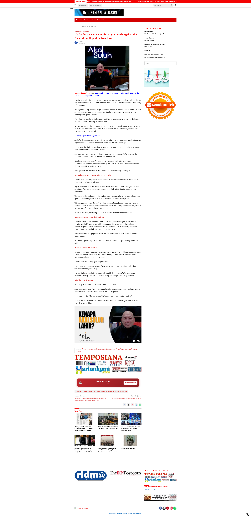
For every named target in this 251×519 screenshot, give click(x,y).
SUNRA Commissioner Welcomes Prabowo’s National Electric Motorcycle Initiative (130, 428)
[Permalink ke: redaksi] (76, 42)
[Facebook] (160, 508)
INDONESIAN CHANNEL (82, 31)
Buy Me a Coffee (130, 382)
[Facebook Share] (124, 404)
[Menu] (76, 5)
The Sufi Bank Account (128, 448)
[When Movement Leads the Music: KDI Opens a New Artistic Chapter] (108, 419)
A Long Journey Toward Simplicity (89, 217)
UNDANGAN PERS (95, 5)
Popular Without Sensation (86, 248)
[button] (172, 5)
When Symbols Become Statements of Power (126, 397)
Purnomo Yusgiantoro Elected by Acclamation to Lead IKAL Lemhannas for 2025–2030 (90, 398)
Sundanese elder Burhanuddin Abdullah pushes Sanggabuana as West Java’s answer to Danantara (108, 449)
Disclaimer (79, 20)
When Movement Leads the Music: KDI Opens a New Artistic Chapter (130, 1)
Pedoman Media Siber (97, 20)
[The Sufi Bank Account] (131, 440)
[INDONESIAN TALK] (99, 12)
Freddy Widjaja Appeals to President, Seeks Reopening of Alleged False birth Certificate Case (83, 450)
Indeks (86, 20)
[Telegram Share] (136, 404)
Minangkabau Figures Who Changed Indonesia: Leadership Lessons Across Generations (84, 428)
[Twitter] (164, 508)
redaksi (81, 42)
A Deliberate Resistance (85, 280)
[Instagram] (171, 508)
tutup (71, 8)
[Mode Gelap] (175, 5)
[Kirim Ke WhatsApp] (140, 404)
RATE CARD (83, 5)
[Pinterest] (167, 508)
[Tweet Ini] (128, 404)
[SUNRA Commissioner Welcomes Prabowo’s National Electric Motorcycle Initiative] (131, 419)
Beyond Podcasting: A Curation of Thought (93, 175)
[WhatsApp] (174, 508)
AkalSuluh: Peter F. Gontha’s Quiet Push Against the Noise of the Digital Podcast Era (101, 391)
